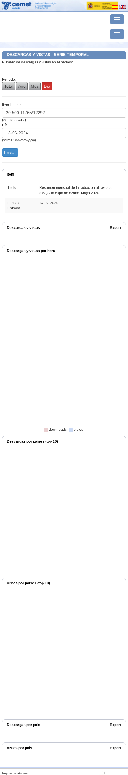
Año (22, 86)
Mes (35, 86)
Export (115, 228)
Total (8, 86)
